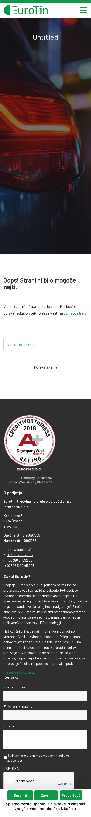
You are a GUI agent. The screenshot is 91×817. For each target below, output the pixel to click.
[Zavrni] (85, 803)
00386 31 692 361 (21, 560)
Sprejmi (20, 795)
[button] (84, 10)
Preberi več (71, 795)
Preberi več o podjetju (20, 672)
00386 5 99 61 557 (20, 555)
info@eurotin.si (19, 549)
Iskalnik (17, 331)
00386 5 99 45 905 (20, 565)
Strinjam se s (38, 757)
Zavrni (46, 795)
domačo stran (74, 313)
